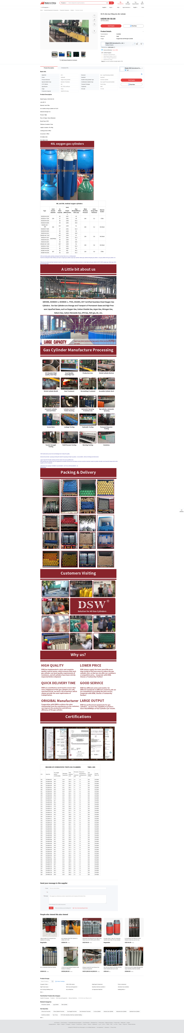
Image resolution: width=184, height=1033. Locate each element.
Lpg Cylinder (56, 1004)
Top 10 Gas (55, 1015)
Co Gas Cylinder (97, 1011)
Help (118, 7)
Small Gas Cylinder (45, 1015)
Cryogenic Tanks (44, 984)
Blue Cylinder (64, 1004)
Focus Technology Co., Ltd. (82, 1027)
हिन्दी (111, 1024)
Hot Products (56, 1022)
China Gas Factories (45, 1011)
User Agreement (100, 1027)
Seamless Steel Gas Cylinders (98, 987)
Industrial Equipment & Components (51, 10)
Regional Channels (109, 1022)
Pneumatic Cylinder (79, 10)
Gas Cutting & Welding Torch (46, 989)
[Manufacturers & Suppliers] (48, 2)
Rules (143, 7)
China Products (64, 1022)
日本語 (107, 1024)
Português (68, 1024)
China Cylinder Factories (58, 1011)
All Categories (45, 7)
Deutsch (89, 1024)
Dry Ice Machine (69, 989)
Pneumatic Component (64, 10)
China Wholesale (86, 1022)
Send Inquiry (111, 26)
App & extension (126, 7)
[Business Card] (141, 74)
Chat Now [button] (134, 26)
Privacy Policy (113, 1027)
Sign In (103, 61)
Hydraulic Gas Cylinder (135, 1011)
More (41, 1017)
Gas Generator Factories (85, 1011)
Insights (128, 1022)
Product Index (117, 1022)
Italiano (84, 1024)
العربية (99, 1024)
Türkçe (120, 1024)
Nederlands (95, 1024)
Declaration (107, 1027)
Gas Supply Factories (72, 1011)
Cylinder (72, 10)
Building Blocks (121, 989)
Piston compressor (122, 984)
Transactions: (108, 47)
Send (51, 908)
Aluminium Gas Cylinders (123, 987)
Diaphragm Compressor (97, 984)
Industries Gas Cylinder (121, 1011)
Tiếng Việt (125, 1024)
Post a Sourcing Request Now (80, 908)
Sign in (142, 3)
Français (73, 1024)
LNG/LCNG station (70, 984)
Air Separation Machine (97, 989)
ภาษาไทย (115, 1024)
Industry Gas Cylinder (108, 1011)
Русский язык (79, 1024)
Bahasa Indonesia (131, 1024)
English (58, 1024)
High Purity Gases (44, 987)
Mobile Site (123, 1022)
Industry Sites (101, 1022)
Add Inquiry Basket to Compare (69, 60)
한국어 (103, 1024)
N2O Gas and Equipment (71, 987)
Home (41, 10)
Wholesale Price (94, 1022)
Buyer (110, 7)
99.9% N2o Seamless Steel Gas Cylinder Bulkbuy (71, 1015)
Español (63, 1024)
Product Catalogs (60, 981)
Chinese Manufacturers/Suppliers (74, 1022)
